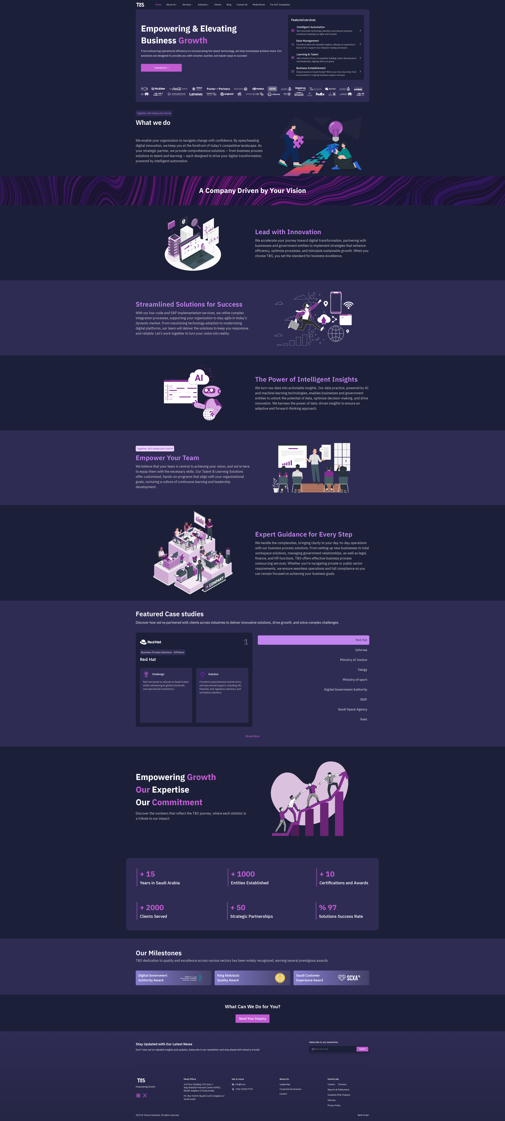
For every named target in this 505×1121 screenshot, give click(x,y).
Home (158, 4)
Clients (217, 4)
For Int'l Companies (280, 4)
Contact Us (242, 4)
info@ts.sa (240, 1084)
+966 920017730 (244, 1089)
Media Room (259, 4)
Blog (229, 4)
